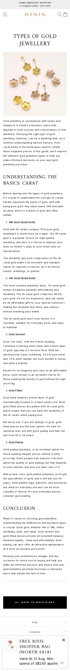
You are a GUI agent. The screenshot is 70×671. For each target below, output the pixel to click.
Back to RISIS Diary (37, 602)
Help (35, 622)
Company (35, 632)
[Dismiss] (64, 640)
